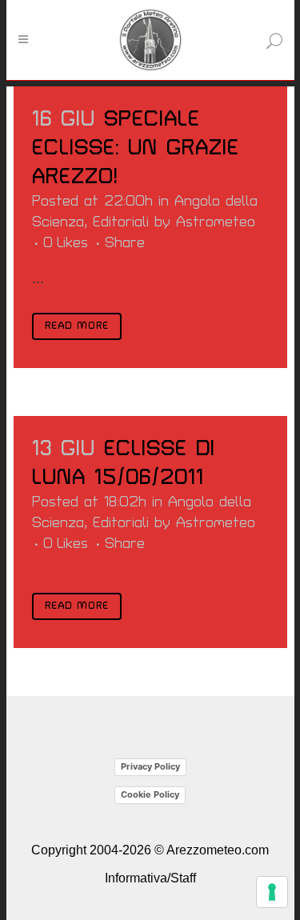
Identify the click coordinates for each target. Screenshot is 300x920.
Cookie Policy (150, 794)
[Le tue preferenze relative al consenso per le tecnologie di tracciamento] (272, 892)
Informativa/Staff (150, 878)
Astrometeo (215, 222)
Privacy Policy (150, 766)
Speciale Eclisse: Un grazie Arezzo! (135, 148)
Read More (77, 326)
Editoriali (121, 222)
